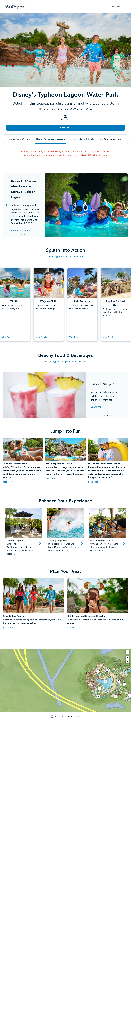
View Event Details (21, 230)
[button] (8, 482)
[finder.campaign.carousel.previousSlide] (6, 205)
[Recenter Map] (127, 652)
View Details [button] (7, 337)
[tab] (65, 205)
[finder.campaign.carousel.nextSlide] (124, 205)
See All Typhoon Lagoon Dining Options (65, 361)
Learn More (97, 406)
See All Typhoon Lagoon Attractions (65, 256)
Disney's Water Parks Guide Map (67, 716)
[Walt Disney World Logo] (15, 7)
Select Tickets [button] (65, 128)
